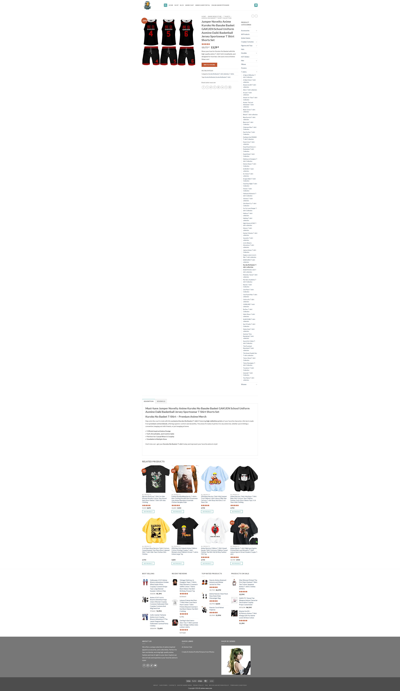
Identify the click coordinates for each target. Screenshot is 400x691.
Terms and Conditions (238, 685)
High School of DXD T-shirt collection (250, 224)
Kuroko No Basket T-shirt (223, 77)
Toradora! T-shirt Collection (248, 369)
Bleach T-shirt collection (250, 114)
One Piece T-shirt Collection (248, 291)
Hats (242, 49)
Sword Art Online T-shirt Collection (249, 342)
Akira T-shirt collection (250, 90)
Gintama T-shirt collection (248, 200)
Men (242, 60)
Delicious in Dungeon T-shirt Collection (250, 160)
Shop (176, 5)
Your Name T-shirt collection (248, 379)
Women (243, 384)
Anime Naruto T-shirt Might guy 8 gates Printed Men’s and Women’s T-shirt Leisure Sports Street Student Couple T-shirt (244, 551)
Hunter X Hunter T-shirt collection (250, 234)
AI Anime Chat (187, 647)
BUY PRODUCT (148, 511)
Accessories (245, 30)
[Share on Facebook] (203, 87)
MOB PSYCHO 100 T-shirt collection (249, 271)
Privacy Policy (198, 685)
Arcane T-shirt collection (247, 94)
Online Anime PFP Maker (220, 5)
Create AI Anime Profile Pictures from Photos (198, 652)
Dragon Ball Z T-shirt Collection (249, 180)
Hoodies (244, 53)
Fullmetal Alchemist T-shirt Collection (250, 195)
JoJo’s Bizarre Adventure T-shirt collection (248, 245)
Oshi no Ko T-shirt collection (248, 300)
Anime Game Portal (202, 5)
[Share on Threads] (214, 87)
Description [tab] (148, 401)
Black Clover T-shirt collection (249, 111)
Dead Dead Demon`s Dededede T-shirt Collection (249, 149)
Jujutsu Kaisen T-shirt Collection (249, 251)
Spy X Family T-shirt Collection (249, 325)
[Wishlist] (256, 5)
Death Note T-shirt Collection (249, 155)
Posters (244, 68)
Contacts (172, 685)
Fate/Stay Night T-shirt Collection (250, 185)
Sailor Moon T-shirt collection (249, 315)
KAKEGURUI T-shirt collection (249, 261)
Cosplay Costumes (247, 42)
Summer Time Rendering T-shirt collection (248, 336)
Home (171, 5)
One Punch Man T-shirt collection (250, 296)
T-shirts (227, 16)
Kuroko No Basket (210, 77)
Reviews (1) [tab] (161, 401)
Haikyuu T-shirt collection (247, 214)
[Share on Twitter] (211, 87)
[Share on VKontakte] (222, 87)
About (155, 685)
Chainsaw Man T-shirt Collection (249, 128)
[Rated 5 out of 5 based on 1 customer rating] (220, 44)
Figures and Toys (246, 45)
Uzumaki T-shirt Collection (248, 374)
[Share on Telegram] (229, 87)
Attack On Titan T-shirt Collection (250, 99)
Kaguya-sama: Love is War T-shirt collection (249, 256)
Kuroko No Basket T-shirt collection (216, 18)
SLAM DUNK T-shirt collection (249, 320)
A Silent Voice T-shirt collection (249, 81)
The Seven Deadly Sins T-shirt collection (250, 354)
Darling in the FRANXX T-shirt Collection (250, 138)
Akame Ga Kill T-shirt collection (249, 86)
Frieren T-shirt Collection (247, 190)
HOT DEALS (245, 57)
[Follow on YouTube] (155, 665)
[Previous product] (256, 16)
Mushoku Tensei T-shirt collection (250, 276)
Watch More (209, 65)
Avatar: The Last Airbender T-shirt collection (248, 105)
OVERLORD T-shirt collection (249, 305)
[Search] (165, 5)
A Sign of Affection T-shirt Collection (249, 76)
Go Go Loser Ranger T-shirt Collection (250, 209)
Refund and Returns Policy (219, 685)
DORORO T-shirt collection (248, 170)
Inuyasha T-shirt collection (248, 239)
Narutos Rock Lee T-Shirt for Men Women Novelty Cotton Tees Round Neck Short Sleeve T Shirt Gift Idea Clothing (154, 499)
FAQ (206, 685)
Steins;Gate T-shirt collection (248, 330)
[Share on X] (207, 87)
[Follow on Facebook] (144, 665)
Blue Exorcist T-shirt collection (249, 118)
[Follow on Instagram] (148, 665)
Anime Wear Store (214, 16)
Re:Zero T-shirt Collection (247, 310)
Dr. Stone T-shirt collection (248, 175)
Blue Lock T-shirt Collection (248, 123)
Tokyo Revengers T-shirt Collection (249, 364)
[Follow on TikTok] (151, 665)
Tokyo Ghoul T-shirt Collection (249, 359)
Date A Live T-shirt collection (248, 143)
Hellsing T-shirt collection (247, 219)
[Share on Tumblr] (226, 87)
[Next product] (252, 16)
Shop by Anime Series (184, 685)
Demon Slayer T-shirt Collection (249, 165)
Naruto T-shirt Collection (247, 286)
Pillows (243, 64)
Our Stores (163, 685)
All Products (245, 34)
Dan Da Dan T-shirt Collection (249, 133)
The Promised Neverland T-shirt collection (248, 348)
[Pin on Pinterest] (218, 87)
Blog (182, 5)
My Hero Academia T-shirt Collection (249, 281)
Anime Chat (189, 5)
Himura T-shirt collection (247, 229)
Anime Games (245, 38)
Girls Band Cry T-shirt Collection (249, 204)
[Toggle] (256, 30)
